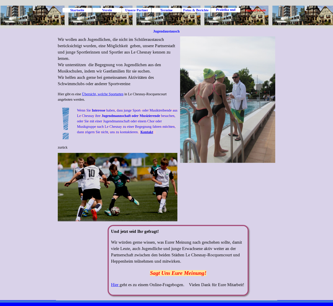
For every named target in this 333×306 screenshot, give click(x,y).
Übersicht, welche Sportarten (102, 94)
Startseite (77, 10)
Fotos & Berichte (196, 10)
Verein (107, 10)
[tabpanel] (118, 93)
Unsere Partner (136, 10)
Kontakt (146, 132)
